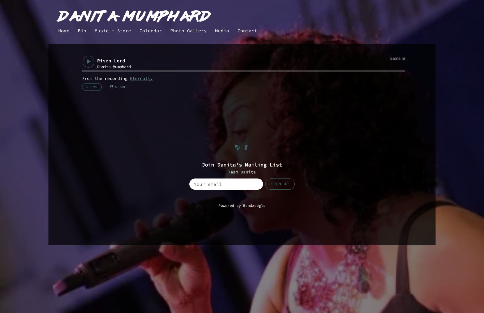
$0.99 (91, 87)
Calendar (150, 30)
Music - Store (113, 30)
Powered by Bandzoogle (242, 205)
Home (63, 30)
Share (120, 87)
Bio (82, 30)
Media (222, 30)
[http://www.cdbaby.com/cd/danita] (238, 148)
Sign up (280, 183)
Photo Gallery (188, 30)
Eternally (141, 78)
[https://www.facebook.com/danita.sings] (246, 148)
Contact (247, 30)
